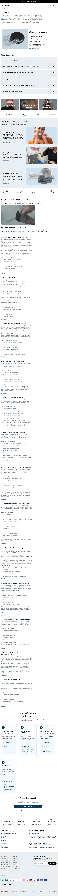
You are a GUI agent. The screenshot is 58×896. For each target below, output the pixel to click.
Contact (14, 860)
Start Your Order (28, 806)
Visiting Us (15, 866)
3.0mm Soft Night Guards (38, 32)
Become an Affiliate (17, 868)
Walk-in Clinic (15, 864)
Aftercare (15, 862)
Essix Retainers (4, 858)
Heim (2, 8)
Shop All (3, 868)
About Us (15, 856)
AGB (30, 891)
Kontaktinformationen (42, 891)
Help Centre (15, 858)
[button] (3, 5)
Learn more (39, 45)
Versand (34, 891)
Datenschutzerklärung (23, 891)
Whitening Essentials (5, 862)
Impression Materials (5, 866)
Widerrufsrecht (14, 891)
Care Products (4, 856)
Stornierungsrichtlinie (52, 891)
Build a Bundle (33, 1)
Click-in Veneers (4, 860)
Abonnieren (52, 863)
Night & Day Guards (5, 864)
